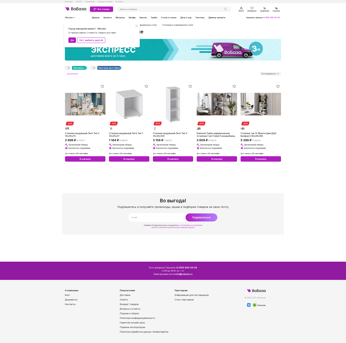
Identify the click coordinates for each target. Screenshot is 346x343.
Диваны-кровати (216, 17)
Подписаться (201, 217)
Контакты (119, 2)
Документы (71, 299)
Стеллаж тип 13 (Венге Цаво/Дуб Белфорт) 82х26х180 (258, 134)
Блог (67, 295)
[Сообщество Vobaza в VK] (248, 306)
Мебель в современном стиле (142, 25)
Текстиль (199, 17)
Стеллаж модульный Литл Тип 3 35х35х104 (170, 134)
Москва (69, 17)
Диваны (96, 17)
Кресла (143, 17)
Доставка (69, 2)
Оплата (79, 2)
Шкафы (132, 17)
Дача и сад (185, 17)
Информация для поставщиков (192, 295)
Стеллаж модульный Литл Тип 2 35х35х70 (82, 134)
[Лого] (75, 9)
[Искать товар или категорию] (225, 9)
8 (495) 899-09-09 (186, 267)
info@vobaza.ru (183, 274)
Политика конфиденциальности (137, 318)
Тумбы (154, 17)
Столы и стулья (168, 17)
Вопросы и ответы (130, 308)
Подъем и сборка (105, 2)
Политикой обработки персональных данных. (176, 227)
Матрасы (120, 17)
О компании (90, 2)
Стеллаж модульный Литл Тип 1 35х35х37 (126, 134)
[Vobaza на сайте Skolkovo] (258, 306)
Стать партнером (184, 299)
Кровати (108, 17)
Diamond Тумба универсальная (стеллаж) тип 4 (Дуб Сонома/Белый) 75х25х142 (217, 134)
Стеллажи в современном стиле (177, 25)
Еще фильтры (72, 74)
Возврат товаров (129, 304)
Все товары (103, 9)
